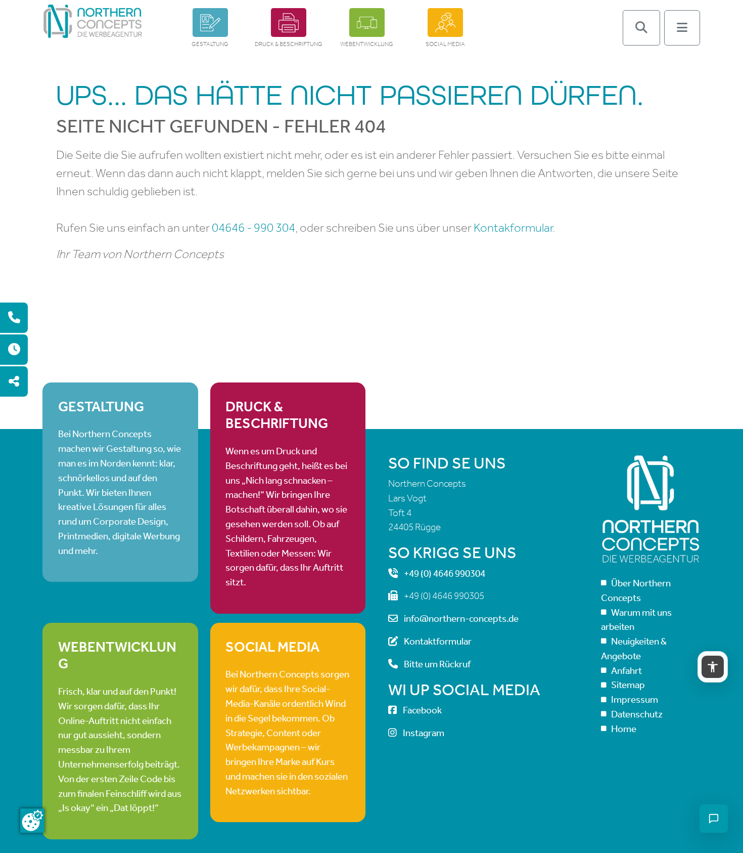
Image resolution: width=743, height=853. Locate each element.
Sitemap (628, 685)
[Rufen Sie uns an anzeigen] (14, 318)
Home (623, 729)
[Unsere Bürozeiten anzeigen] (14, 349)
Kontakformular (513, 228)
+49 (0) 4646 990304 (444, 573)
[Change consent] (32, 820)
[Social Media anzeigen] (14, 381)
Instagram (423, 733)
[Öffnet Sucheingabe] (641, 28)
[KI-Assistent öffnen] (714, 818)
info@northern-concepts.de (461, 618)
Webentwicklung (366, 44)
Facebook (422, 710)
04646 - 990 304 (253, 228)
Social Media (445, 44)
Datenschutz (637, 714)
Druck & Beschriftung (288, 44)
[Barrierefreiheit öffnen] (713, 667)
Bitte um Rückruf (437, 664)
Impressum (634, 699)
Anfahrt (626, 670)
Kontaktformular (438, 641)
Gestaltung (210, 44)
